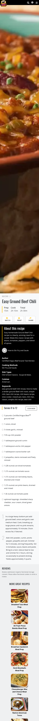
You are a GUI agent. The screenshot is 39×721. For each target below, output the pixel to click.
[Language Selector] (32, 2)
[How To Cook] (4, 350)
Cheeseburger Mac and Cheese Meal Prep (19, 691)
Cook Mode (31, 408)
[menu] (37, 2)
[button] (32, 2)
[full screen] (36, 297)
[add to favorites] (10, 296)
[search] (28, 2)
